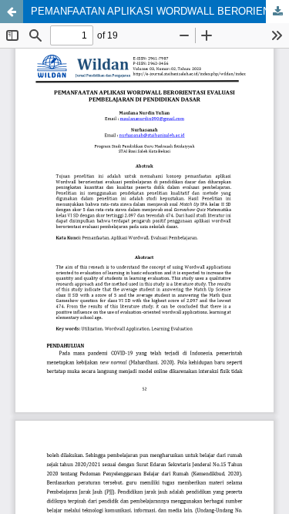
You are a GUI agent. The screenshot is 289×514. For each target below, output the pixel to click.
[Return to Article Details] (11, 11)
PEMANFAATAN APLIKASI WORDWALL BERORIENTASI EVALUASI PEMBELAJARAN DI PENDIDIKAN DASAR (160, 11)
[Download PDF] (277, 11)
